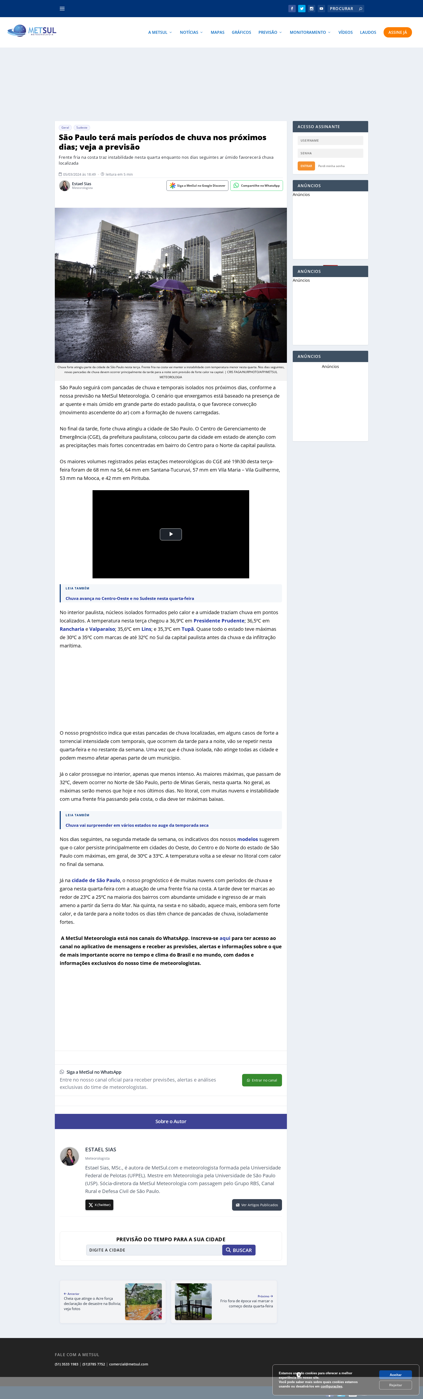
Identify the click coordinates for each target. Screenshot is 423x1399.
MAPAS (217, 32)
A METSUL (157, 32)
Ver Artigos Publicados (259, 1205)
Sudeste (81, 127)
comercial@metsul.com (128, 1364)
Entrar (306, 166)
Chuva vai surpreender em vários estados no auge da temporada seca (137, 825)
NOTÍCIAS (189, 32)
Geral (65, 127)
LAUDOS (368, 32)
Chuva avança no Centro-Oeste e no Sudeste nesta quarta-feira (130, 598)
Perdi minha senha (331, 166)
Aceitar (395, 1375)
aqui (225, 938)
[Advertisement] (211, 84)
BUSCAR (242, 1250)
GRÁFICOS (241, 32)
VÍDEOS (346, 32)
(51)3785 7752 (93, 1364)
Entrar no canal (264, 1080)
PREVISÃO (267, 32)
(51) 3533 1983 (66, 1364)
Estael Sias (81, 184)
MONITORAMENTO (308, 32)
